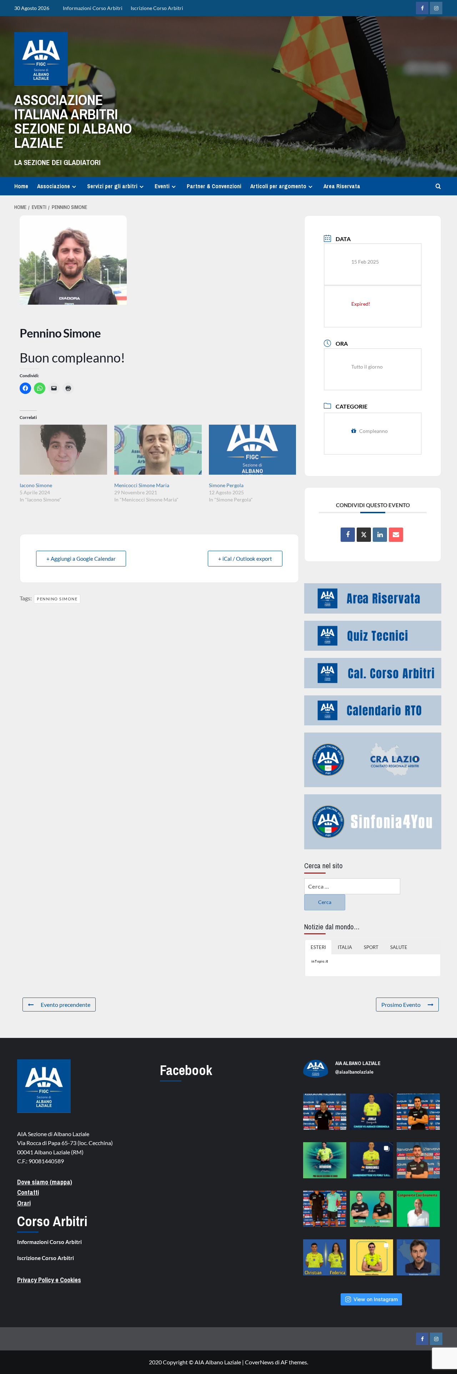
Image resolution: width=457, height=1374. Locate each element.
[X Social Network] (364, 535)
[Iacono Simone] (63, 453)
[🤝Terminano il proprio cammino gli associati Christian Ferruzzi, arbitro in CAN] (324, 1261)
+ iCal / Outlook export (245, 558)
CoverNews (259, 1362)
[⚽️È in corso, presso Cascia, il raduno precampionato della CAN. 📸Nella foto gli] (324, 1212)
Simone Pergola (226, 485)
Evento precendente (65, 1004)
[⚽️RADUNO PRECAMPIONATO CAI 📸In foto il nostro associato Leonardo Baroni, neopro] (418, 1115)
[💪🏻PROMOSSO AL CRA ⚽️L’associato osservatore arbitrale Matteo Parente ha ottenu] (418, 1261)
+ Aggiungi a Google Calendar (81, 558)
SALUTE (398, 947)
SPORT (371, 947)
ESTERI (318, 947)
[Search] (438, 186)
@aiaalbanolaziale (354, 1072)
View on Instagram (375, 1299)
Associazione (53, 186)
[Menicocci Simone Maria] (158, 453)
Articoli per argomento (278, 186)
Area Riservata (341, 186)
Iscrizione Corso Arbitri (157, 8)
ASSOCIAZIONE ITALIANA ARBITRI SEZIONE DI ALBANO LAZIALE (73, 121)
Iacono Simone (36, 485)
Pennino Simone (57, 598)
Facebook (186, 1070)
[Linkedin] (380, 535)
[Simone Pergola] (252, 453)
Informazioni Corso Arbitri (92, 8)
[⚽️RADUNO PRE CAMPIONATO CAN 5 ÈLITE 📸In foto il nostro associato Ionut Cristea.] (324, 1115)
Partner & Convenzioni (214, 186)
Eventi (162, 186)
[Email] (396, 535)
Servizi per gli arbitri (112, 186)
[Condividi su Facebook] (348, 535)
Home (21, 186)
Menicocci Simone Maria (141, 485)
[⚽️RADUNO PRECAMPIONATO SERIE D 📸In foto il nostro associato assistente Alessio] (418, 1163)
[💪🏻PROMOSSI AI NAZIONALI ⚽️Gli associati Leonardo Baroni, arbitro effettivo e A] (371, 1261)
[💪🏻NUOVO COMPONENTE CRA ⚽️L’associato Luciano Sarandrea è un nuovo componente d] (418, 1212)
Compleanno (373, 431)
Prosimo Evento (401, 1004)
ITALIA (345, 947)
